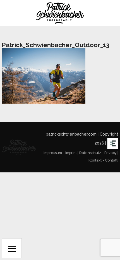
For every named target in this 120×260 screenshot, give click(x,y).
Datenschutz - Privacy (98, 153)
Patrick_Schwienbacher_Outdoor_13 (55, 45)
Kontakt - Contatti (103, 160)
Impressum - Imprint (60, 153)
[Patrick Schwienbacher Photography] (60, 13)
